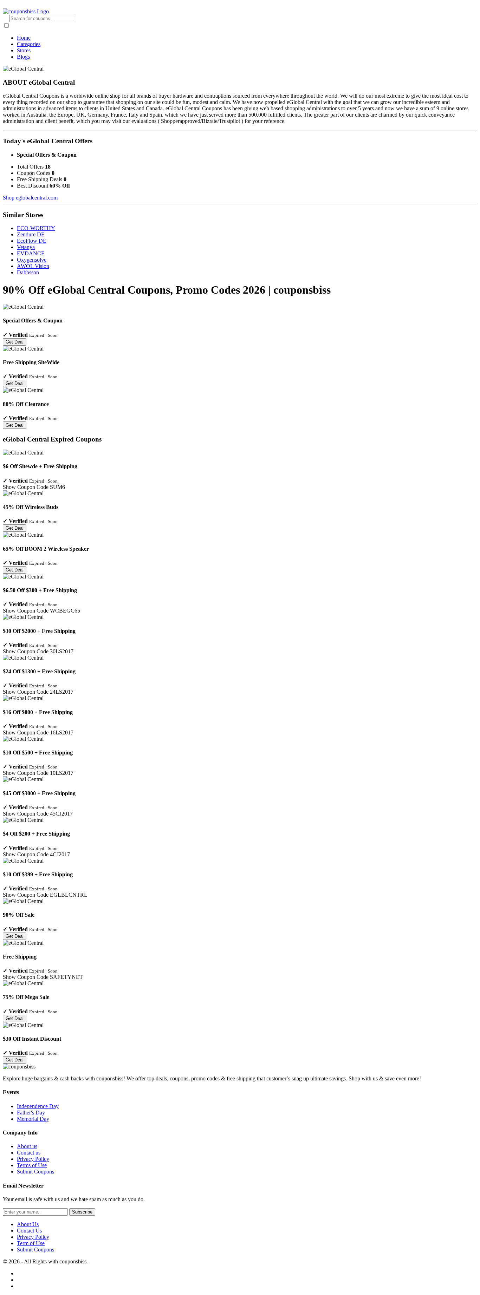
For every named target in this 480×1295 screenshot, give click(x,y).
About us (27, 1146)
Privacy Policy (33, 1159)
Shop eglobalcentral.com (30, 198)
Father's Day (31, 1113)
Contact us (28, 1153)
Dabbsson (28, 272)
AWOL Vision (33, 266)
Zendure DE (31, 234)
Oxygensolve (31, 260)
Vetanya (26, 247)
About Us (28, 1224)
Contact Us (29, 1231)
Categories (28, 44)
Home (24, 38)
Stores (24, 50)
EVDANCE (31, 253)
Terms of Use (32, 1165)
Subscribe (82, 1212)
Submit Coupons (35, 1172)
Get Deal (15, 342)
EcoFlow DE (31, 241)
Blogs (23, 57)
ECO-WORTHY (36, 228)
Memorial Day (33, 1119)
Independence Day (38, 1106)
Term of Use (31, 1243)
